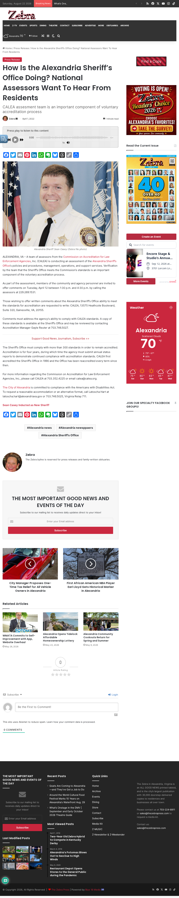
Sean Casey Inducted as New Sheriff (26, 405)
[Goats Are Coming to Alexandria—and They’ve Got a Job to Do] (9, 849)
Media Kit (97, 823)
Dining (43, 25)
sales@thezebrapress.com (154, 813)
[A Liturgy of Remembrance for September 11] (36, 857)
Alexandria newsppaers (76, 427)
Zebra (12, 118)
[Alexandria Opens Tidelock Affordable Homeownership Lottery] (60, 621)
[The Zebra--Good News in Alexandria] (22, 15)
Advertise (90, 25)
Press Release (21, 48)
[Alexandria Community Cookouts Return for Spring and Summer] (101, 621)
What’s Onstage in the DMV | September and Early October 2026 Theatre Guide (97, 3)
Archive (124, 25)
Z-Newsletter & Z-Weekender (108, 834)
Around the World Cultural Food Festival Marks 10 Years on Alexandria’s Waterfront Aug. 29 (67, 799)
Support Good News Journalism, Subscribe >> (60, 338)
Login (114, 694)
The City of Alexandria (16, 387)
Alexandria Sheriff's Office (61, 435)
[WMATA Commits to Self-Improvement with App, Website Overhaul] (20, 622)
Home (7, 25)
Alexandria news (40, 427)
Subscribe (77, 25)
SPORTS (33, 25)
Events (23, 25)
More (101, 25)
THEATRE (53, 25)
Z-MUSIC (97, 829)
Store (95, 807)
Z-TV (14, 25)
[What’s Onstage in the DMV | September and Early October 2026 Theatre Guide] (36, 849)
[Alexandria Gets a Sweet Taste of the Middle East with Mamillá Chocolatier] (9, 866)
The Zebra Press (60, 889)
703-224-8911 (167, 809)
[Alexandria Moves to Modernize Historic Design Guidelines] (9, 857)
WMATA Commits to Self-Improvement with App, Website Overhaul (19, 639)
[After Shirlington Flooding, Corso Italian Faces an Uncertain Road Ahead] (22, 857)
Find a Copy (151, 61)
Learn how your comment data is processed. (71, 721)
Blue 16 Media (93, 889)
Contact (64, 25)
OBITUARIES (112, 25)
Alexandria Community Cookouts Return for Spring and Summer (98, 637)
